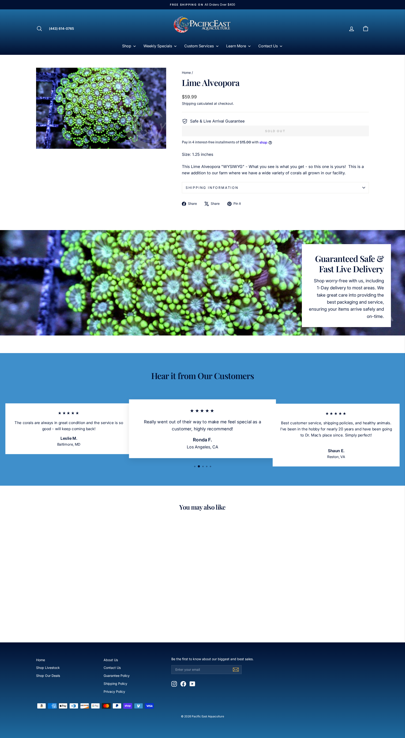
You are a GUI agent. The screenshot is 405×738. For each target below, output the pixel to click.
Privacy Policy (114, 691)
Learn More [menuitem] (236, 46)
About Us (111, 660)
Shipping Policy (115, 684)
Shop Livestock (48, 668)
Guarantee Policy (117, 676)
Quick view (75, 597)
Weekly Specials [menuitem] (157, 46)
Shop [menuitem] (126, 46)
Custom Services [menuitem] (199, 46)
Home (186, 73)
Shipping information (212, 188)
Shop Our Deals (48, 676)
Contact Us (112, 668)
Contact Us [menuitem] (268, 46)
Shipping (189, 103)
